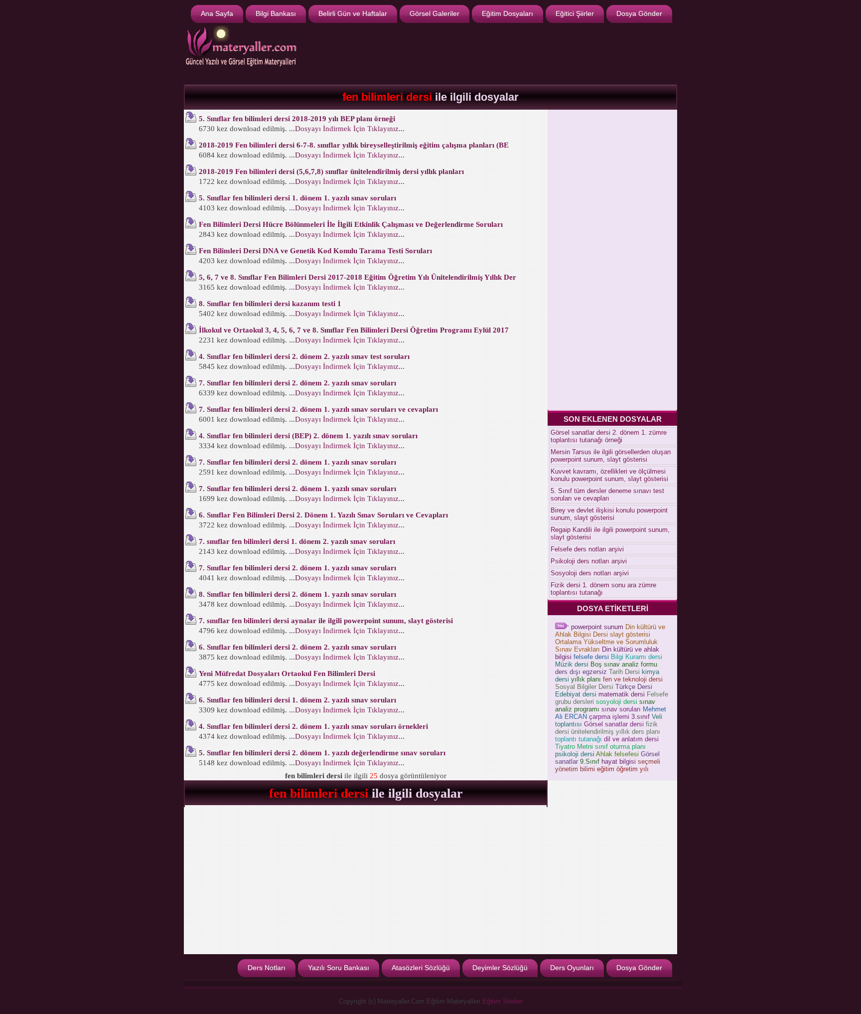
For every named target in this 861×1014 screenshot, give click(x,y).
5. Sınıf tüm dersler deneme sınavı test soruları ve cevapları (607, 494)
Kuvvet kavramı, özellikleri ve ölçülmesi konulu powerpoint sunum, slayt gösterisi (609, 475)
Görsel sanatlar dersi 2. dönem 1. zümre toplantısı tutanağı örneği (609, 436)
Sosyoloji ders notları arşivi (590, 573)
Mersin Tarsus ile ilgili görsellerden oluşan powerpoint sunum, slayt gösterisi (611, 455)
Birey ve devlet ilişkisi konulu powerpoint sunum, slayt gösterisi (609, 514)
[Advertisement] (493, 52)
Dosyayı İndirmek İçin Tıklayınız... (350, 129)
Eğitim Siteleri (502, 1001)
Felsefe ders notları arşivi (587, 549)
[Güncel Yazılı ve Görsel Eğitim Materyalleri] (241, 68)
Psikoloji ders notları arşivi (589, 561)
